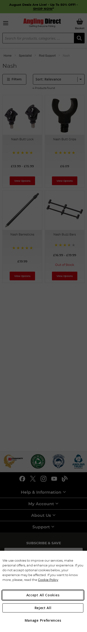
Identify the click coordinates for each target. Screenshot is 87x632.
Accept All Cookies (43, 595)
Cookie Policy (48, 580)
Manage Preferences (43, 620)
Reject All (43, 607)
